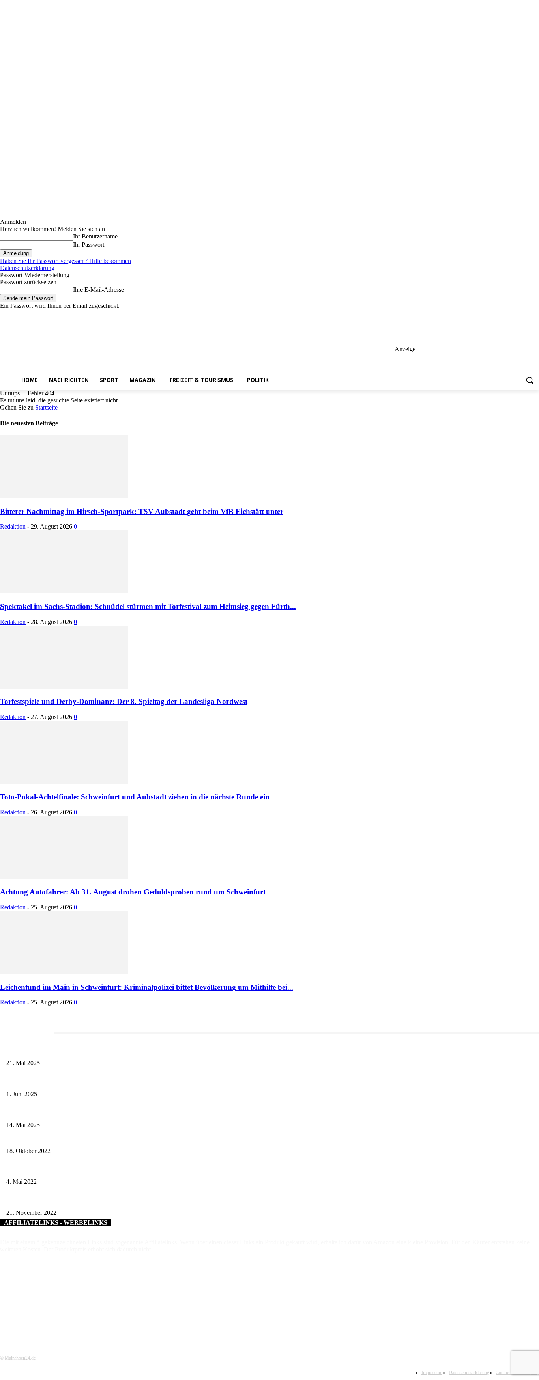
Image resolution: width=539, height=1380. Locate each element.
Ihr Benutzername (95, 236)
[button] (529, 380)
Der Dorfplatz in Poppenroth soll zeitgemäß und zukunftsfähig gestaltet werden (94, 1169)
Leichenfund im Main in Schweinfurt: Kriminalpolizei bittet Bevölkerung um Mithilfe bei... (146, 987)
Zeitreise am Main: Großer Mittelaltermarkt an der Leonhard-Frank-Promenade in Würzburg (110, 1050)
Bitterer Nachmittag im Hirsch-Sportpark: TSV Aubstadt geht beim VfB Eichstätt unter (141, 511)
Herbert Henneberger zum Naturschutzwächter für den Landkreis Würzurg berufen (98, 1138)
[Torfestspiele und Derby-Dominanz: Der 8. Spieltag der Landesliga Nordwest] (64, 686)
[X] (512, 315)
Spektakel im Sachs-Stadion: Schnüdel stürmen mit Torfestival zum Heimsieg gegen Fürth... (148, 606)
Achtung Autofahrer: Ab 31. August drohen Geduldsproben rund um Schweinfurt (133, 892)
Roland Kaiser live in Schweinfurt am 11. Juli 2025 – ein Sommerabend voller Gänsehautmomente (116, 1112)
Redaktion (13, 526)
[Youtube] (534, 315)
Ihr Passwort (88, 244)
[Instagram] (501, 315)
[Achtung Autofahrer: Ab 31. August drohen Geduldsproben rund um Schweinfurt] (64, 876)
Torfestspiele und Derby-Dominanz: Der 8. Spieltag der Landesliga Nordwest (123, 701)
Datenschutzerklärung (27, 267)
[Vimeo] (523, 315)
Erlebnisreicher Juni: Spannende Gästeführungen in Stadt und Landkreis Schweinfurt (101, 1081)
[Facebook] (490, 315)
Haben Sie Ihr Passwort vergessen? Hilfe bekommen (65, 260)
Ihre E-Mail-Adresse (98, 289)
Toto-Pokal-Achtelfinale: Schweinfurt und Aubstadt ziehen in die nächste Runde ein (135, 797)
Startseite (46, 407)
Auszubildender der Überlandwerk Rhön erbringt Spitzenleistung (78, 1200)
